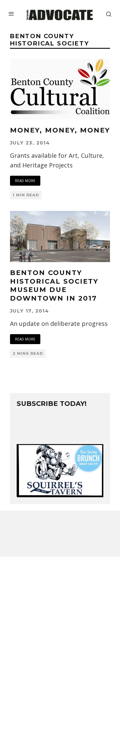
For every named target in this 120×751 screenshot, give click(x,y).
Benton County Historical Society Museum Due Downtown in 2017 (54, 285)
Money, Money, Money (60, 130)
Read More (25, 180)
